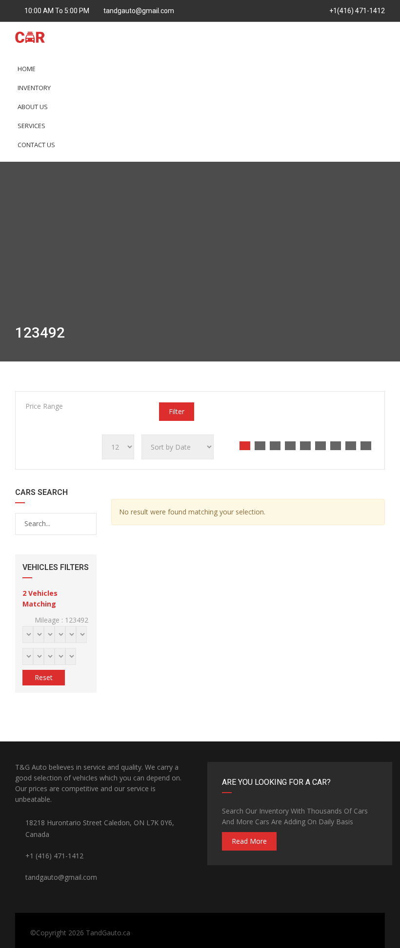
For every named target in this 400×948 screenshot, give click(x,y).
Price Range (44, 406)
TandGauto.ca (108, 932)
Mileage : (60, 620)
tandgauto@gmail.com (138, 11)
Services (31, 125)
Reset (44, 677)
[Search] (88, 523)
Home (27, 68)
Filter (176, 411)
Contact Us (36, 144)
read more (249, 841)
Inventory (34, 87)
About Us (33, 106)
